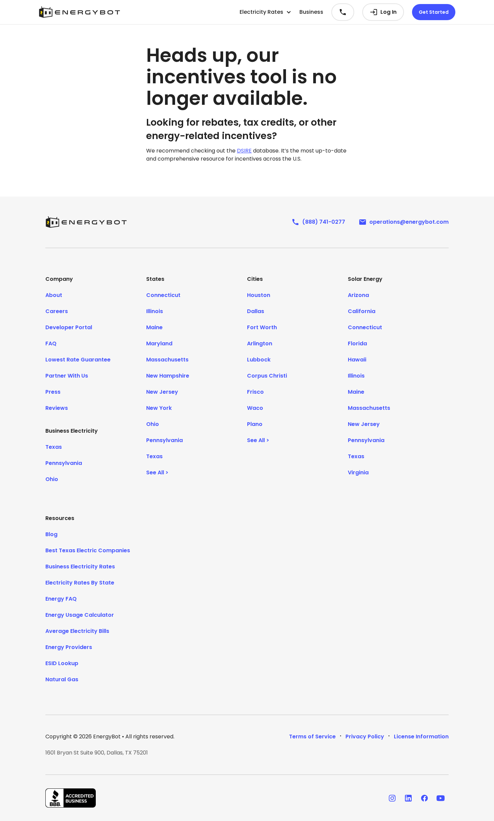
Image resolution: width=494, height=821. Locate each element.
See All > (157, 472)
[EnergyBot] (86, 222)
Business (311, 12)
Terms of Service (312, 736)
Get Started (434, 12)
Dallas (255, 311)
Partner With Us (66, 376)
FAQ (50, 343)
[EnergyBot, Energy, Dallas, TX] (70, 798)
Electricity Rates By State (79, 583)
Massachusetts (167, 359)
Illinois (154, 311)
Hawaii (357, 359)
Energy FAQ (61, 599)
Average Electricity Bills (77, 631)
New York (159, 408)
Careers (56, 311)
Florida (357, 343)
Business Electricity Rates (80, 566)
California (361, 311)
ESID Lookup (61, 663)
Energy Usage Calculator (79, 615)
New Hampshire (167, 376)
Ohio (51, 479)
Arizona (358, 295)
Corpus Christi (267, 376)
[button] (265, 12)
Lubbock (259, 359)
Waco (255, 408)
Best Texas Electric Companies (87, 550)
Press (52, 392)
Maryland (159, 343)
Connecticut (163, 295)
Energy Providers (68, 647)
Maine (154, 327)
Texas (53, 447)
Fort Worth (262, 327)
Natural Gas (61, 679)
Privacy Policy (364, 736)
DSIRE (244, 151)
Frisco (255, 392)
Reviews (56, 408)
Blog (51, 534)
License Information (421, 736)
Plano (254, 424)
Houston (258, 295)
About (53, 295)
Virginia (358, 472)
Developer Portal (68, 327)
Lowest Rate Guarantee (78, 359)
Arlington (259, 343)
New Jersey (162, 392)
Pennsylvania (63, 463)
